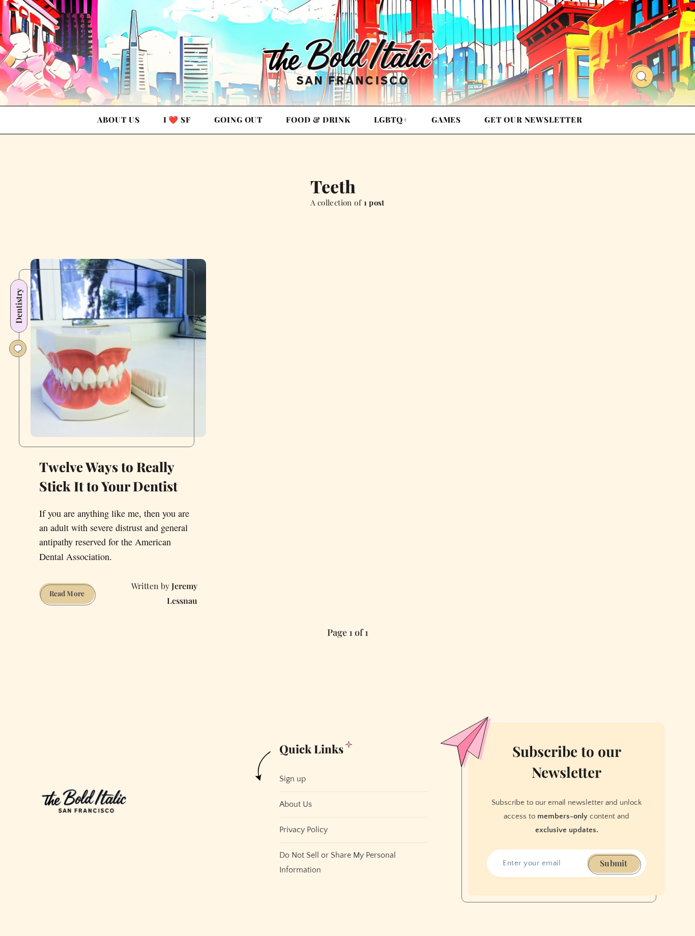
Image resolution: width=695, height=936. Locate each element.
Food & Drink (318, 119)
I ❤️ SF (177, 119)
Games (446, 119)
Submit (613, 863)
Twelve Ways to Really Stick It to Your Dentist (108, 476)
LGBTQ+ (391, 119)
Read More (72, 596)
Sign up (292, 778)
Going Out (238, 119)
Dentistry (18, 306)
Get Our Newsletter (533, 119)
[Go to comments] (17, 348)
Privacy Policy (303, 829)
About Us (118, 119)
